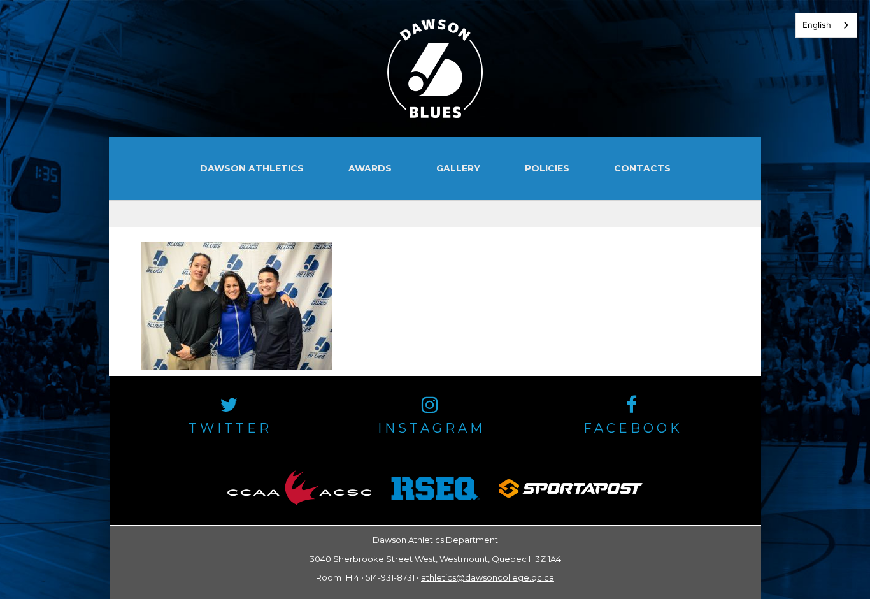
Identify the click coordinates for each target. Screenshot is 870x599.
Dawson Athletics (252, 168)
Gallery (458, 168)
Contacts (642, 168)
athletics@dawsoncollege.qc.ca (487, 577)
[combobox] (826, 25)
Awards (370, 168)
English (816, 25)
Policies (547, 168)
